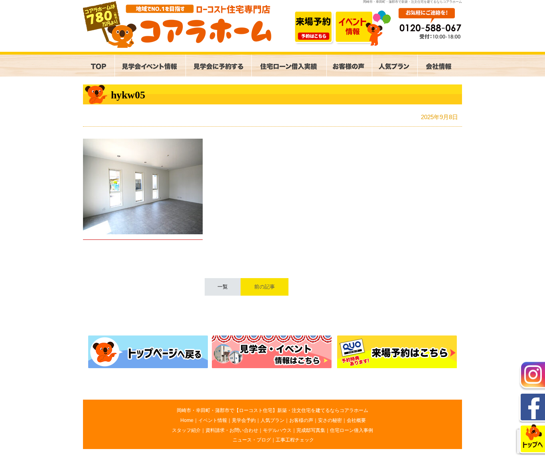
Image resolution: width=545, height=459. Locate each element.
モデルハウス (277, 430)
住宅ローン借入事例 (351, 430)
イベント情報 (212, 420)
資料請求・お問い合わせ (231, 430)
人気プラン (272, 420)
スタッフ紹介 (186, 430)
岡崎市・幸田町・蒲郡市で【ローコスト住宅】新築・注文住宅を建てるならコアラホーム (272, 410)
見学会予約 (244, 420)
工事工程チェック (295, 440)
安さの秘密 (330, 420)
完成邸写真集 (310, 430)
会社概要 (356, 420)
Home (187, 420)
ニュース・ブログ (252, 440)
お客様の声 (301, 420)
